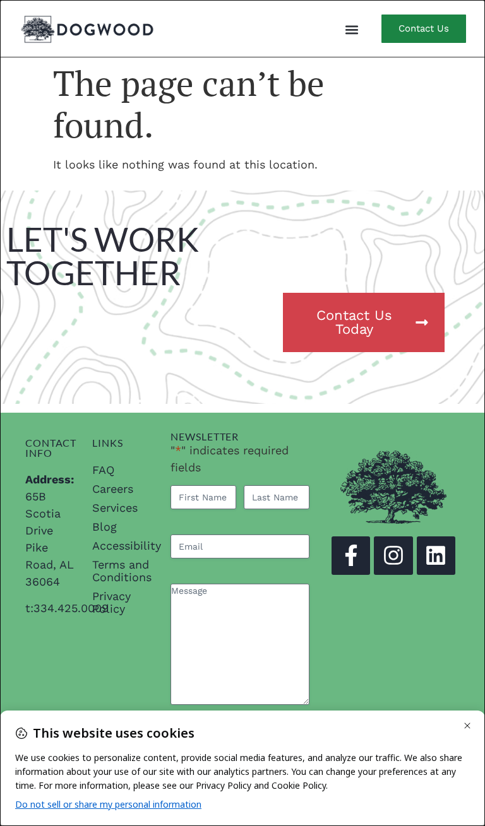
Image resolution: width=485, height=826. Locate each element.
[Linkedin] (436, 555)
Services (115, 507)
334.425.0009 (71, 608)
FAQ (103, 469)
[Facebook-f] (351, 555)
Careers (112, 488)
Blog (104, 526)
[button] (351, 29)
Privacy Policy (111, 602)
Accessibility (122, 545)
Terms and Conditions (122, 571)
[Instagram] (393, 555)
